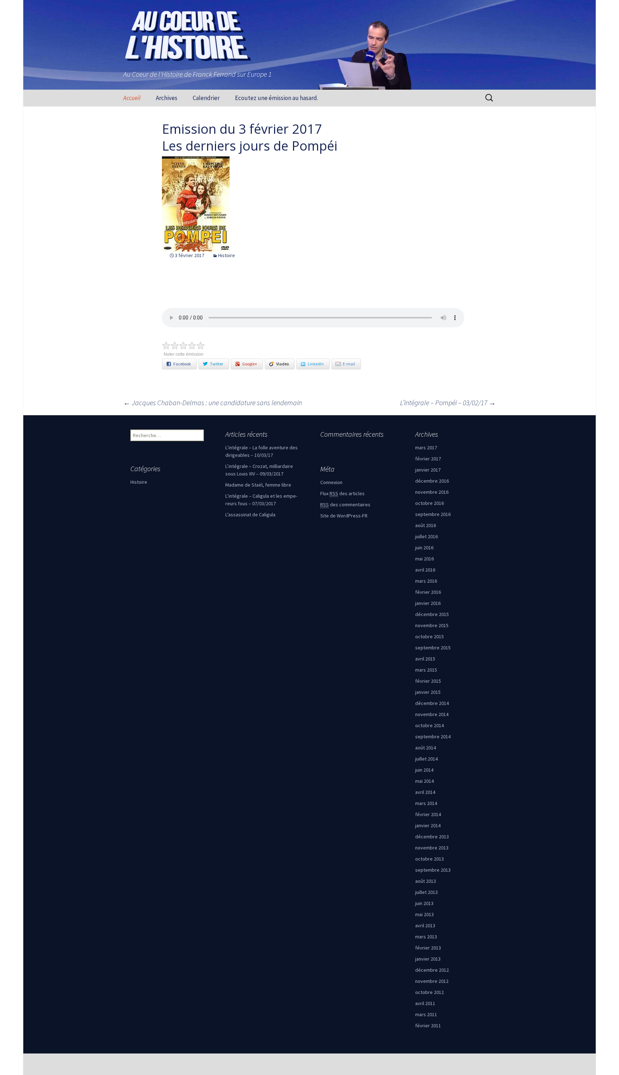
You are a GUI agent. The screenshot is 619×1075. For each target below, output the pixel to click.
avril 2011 (425, 1003)
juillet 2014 (426, 759)
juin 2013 (424, 903)
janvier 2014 (428, 825)
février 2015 (428, 681)
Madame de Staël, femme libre (258, 485)
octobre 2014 (429, 725)
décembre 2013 (432, 836)
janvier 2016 (428, 603)
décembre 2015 (432, 614)
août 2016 (425, 525)
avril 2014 (425, 792)
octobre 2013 (429, 859)
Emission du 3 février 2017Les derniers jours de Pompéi (249, 137)
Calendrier (206, 98)
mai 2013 (424, 914)
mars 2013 (426, 936)
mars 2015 (426, 670)
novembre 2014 (431, 714)
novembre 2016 (431, 492)
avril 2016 (425, 570)
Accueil (131, 98)
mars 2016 (426, 581)
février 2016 (428, 592)
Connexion (331, 482)
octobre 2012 (429, 992)
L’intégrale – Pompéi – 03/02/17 (448, 402)
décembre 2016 (432, 481)
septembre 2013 (433, 870)
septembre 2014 (433, 736)
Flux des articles (342, 493)
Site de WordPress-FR (344, 515)
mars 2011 (426, 1014)
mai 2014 (424, 781)
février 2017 (428, 458)
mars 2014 (426, 803)
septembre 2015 (433, 647)
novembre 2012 (431, 981)
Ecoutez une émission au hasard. (276, 98)
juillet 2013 (426, 892)
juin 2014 (424, 770)
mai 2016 (424, 558)
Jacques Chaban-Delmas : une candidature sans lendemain (212, 402)
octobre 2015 (429, 636)
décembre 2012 (432, 970)
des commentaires (345, 504)
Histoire (226, 255)
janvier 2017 (428, 470)
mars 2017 (426, 447)
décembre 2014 (432, 703)
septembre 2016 (433, 514)
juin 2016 (424, 547)
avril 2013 (425, 925)
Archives (166, 98)
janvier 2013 (428, 959)
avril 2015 (425, 658)
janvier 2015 (428, 692)
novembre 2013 (431, 847)
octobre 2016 (429, 503)
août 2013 (425, 881)
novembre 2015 (431, 625)
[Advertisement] (77, 214)
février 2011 (428, 1025)
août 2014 (425, 747)
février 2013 (428, 947)
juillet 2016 (426, 536)
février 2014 (428, 814)
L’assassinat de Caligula (250, 514)
